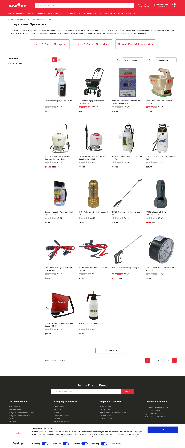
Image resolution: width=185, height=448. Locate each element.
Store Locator (59, 407)
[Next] (174, 360)
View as (47, 60)
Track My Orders (15, 410)
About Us (58, 410)
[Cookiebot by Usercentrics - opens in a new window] (18, 443)
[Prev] (147, 360)
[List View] (59, 59)
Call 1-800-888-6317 (157, 413)
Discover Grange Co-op (127, 13)
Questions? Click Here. (157, 416)
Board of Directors (61, 416)
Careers (57, 413)
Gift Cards (12, 422)
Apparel (39, 13)
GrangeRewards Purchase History (21, 413)
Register (147, 6)
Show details (116, 444)
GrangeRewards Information (19, 416)
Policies (57, 419)
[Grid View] (54, 59)
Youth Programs (106, 407)
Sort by (151, 60)
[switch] (66, 443)
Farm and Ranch (54, 13)
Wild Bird (70, 13)
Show (119, 60)
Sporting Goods (106, 13)
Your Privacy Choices (62, 422)
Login (140, 6)
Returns (11, 419)
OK (163, 429)
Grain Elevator (105, 416)
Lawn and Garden (15, 13)
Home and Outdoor (86, 13)
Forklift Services (106, 419)
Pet (29, 13)
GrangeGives (105, 410)
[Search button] (131, 5)
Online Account (14, 407)
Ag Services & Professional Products (114, 413)
